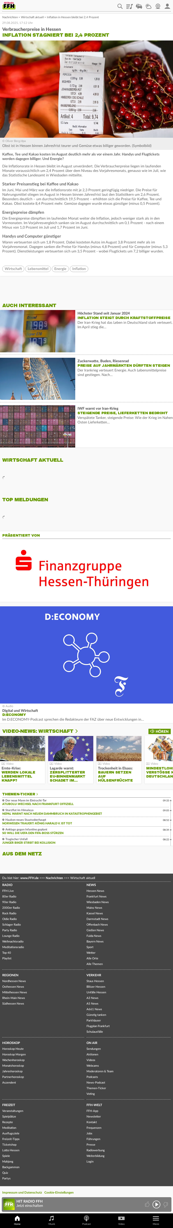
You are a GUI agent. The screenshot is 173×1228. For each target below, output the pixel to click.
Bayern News (95, 941)
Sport (89, 947)
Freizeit (8, 1105)
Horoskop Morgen (14, 1054)
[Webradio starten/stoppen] (156, 1204)
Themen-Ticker (18, 794)
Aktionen (92, 1054)
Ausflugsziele (10, 1133)
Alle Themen (94, 964)
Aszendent (9, 1082)
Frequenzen (93, 1128)
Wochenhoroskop (13, 1060)
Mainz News (94, 907)
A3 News (92, 998)
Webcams (92, 1065)
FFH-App (92, 1111)
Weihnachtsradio (12, 941)
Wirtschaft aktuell (32, 17)
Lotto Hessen (10, 1150)
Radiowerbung (95, 1150)
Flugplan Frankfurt (98, 1026)
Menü (156, 1224)
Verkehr (93, 975)
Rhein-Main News (13, 998)
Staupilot (139, 5)
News (91, 885)
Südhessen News (13, 1003)
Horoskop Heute (13, 1049)
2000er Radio (11, 907)
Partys (6, 1178)
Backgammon (10, 1167)
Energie (60, 269)
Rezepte (7, 1122)
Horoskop (11, 1043)
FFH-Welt (94, 1105)
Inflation (79, 269)
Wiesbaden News (97, 902)
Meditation (9, 1128)
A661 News (94, 1009)
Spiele (6, 1156)
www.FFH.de (29, 878)
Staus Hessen (95, 981)
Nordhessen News (14, 981)
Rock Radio (9, 913)
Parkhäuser (93, 1020)
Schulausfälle (94, 1031)
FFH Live (8, 891)
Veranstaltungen (12, 1111)
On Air (91, 1043)
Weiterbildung (95, 1156)
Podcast (86, 1224)
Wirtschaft (13, 269)
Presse (90, 1144)
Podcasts (92, 1077)
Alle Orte (92, 958)
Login (89, 1161)
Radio (7, 885)
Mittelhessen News (14, 992)
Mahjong (7, 1161)
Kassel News (94, 913)
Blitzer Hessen (95, 986)
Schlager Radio (11, 924)
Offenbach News (97, 924)
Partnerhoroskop (13, 1077)
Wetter (148, 5)
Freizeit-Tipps (11, 1139)
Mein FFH (167, 5)
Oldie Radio (9, 919)
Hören (162, 731)
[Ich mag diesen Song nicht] (165, 1204)
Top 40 (6, 952)
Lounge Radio (10, 936)
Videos (90, 1060)
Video (121, 1224)
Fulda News (93, 936)
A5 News (92, 1003)
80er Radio (9, 896)
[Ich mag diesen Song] (148, 1204)
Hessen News (95, 891)
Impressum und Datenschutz (22, 1192)
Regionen (10, 975)
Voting (90, 1094)
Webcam (158, 5)
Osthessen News (13, 986)
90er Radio (9, 902)
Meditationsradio (13, 947)
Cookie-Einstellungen (59, 1192)
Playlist (129, 5)
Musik (51, 1224)
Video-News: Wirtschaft (37, 731)
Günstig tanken (96, 1015)
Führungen (93, 1139)
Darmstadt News (97, 919)
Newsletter (93, 1116)
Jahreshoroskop (12, 1071)
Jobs (89, 1133)
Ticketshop (9, 1144)
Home (17, 1224)
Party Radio (9, 930)
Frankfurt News (96, 896)
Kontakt (91, 1122)
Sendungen (93, 1049)
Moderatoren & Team (100, 1071)
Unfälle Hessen (96, 992)
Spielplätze (9, 1116)
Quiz (5, 1173)
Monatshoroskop (13, 1065)
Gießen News (95, 930)
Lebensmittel (38, 269)
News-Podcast (95, 1082)
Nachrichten (10, 17)
